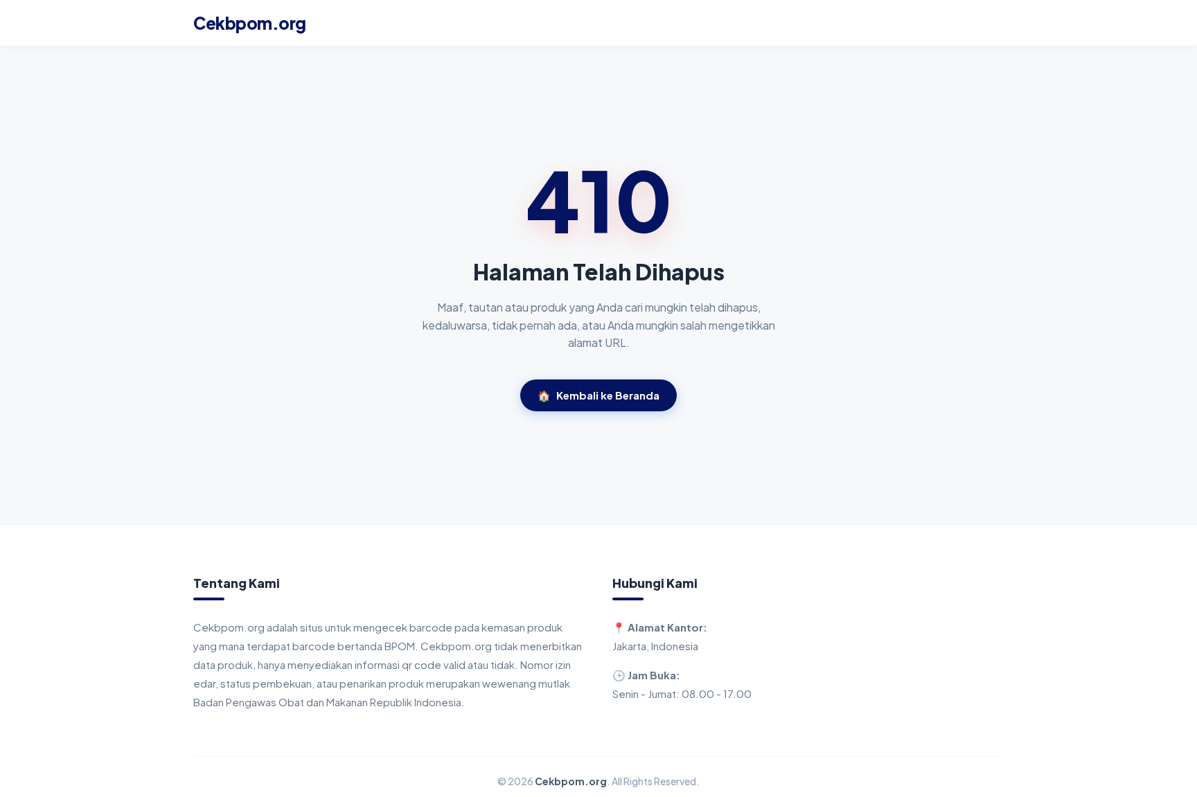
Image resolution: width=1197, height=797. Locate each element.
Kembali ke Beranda (598, 395)
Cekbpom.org (249, 22)
